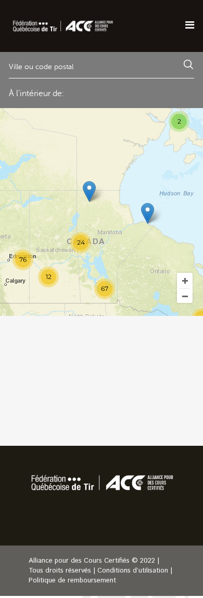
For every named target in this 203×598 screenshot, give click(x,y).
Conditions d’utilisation (132, 571)
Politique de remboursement (72, 581)
